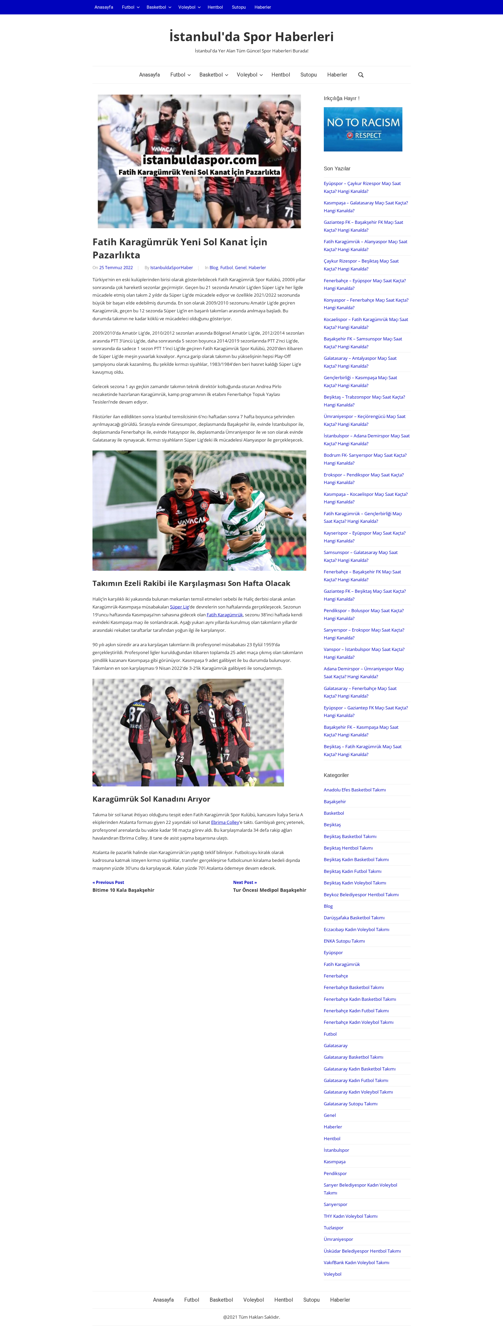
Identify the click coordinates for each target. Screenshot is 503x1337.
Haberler (263, 7)
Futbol (128, 7)
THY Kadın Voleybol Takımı (351, 1216)
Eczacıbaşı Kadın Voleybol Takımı (356, 929)
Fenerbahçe (336, 976)
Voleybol (186, 7)
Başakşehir (335, 801)
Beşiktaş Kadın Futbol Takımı (352, 871)
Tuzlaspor (333, 1228)
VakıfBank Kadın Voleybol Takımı (356, 1262)
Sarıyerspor (335, 1204)
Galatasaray (336, 1045)
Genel (241, 267)
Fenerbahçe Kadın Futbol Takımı (356, 1011)
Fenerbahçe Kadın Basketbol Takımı (360, 999)
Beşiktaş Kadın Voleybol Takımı (355, 883)
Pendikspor (335, 1173)
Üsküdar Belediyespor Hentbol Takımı (362, 1251)
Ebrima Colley (225, 822)
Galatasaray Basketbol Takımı (353, 1057)
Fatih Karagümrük (225, 615)
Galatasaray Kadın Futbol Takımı (356, 1080)
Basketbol (156, 7)
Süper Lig (179, 607)
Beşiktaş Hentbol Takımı (348, 848)
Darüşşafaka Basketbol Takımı (354, 918)
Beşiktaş (332, 825)
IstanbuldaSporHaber (171, 267)
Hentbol (215, 7)
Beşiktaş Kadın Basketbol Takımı (356, 859)
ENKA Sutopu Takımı (344, 941)
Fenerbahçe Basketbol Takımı (354, 987)
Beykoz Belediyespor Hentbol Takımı (361, 895)
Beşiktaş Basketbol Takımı (350, 836)
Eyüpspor (333, 952)
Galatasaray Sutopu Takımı (351, 1104)
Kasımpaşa (335, 1162)
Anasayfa (104, 7)
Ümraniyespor (338, 1239)
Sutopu (239, 7)
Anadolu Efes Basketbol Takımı (355, 790)
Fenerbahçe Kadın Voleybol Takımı (358, 1022)
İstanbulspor (336, 1150)
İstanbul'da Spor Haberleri (251, 36)
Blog (214, 267)
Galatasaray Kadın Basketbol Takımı (360, 1069)
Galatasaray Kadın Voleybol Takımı (358, 1092)
